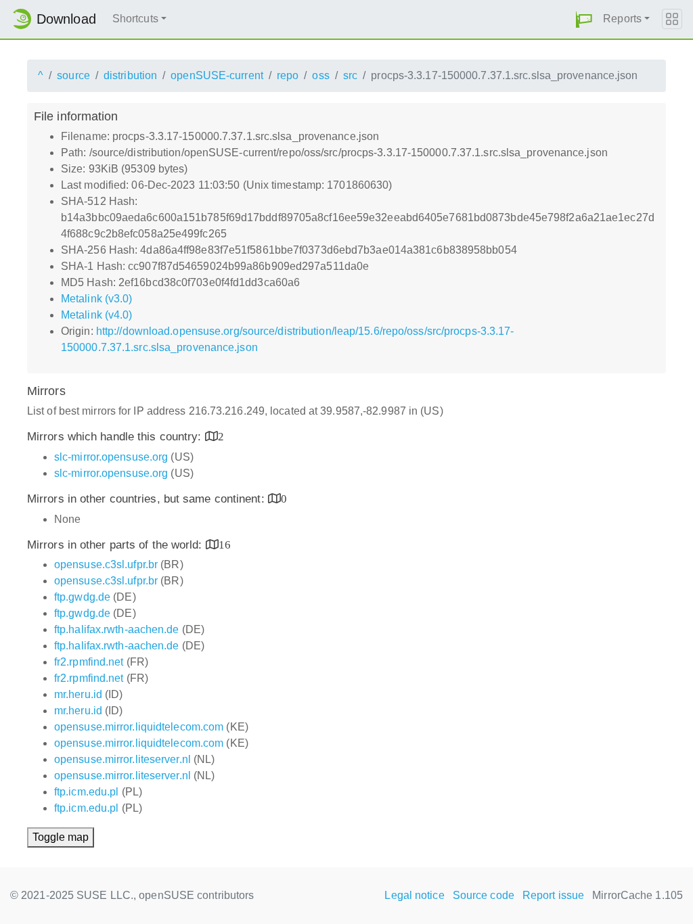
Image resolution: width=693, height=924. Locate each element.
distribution (130, 75)
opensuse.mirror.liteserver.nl (122, 759)
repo (287, 75)
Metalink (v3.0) (97, 298)
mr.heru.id (78, 694)
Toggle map (60, 837)
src (350, 75)
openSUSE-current (217, 75)
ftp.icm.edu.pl (86, 792)
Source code (483, 895)
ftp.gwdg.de (82, 597)
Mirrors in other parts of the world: (116, 544)
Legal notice (414, 895)
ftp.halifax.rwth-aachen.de (116, 629)
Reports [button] (622, 18)
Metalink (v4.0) (97, 315)
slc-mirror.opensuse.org (111, 457)
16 (225, 544)
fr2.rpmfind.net (89, 662)
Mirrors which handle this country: (116, 436)
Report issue (553, 895)
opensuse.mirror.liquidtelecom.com (138, 727)
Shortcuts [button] (135, 18)
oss (320, 75)
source (73, 75)
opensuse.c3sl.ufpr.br (106, 564)
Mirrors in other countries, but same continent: (147, 498)
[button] (584, 19)
